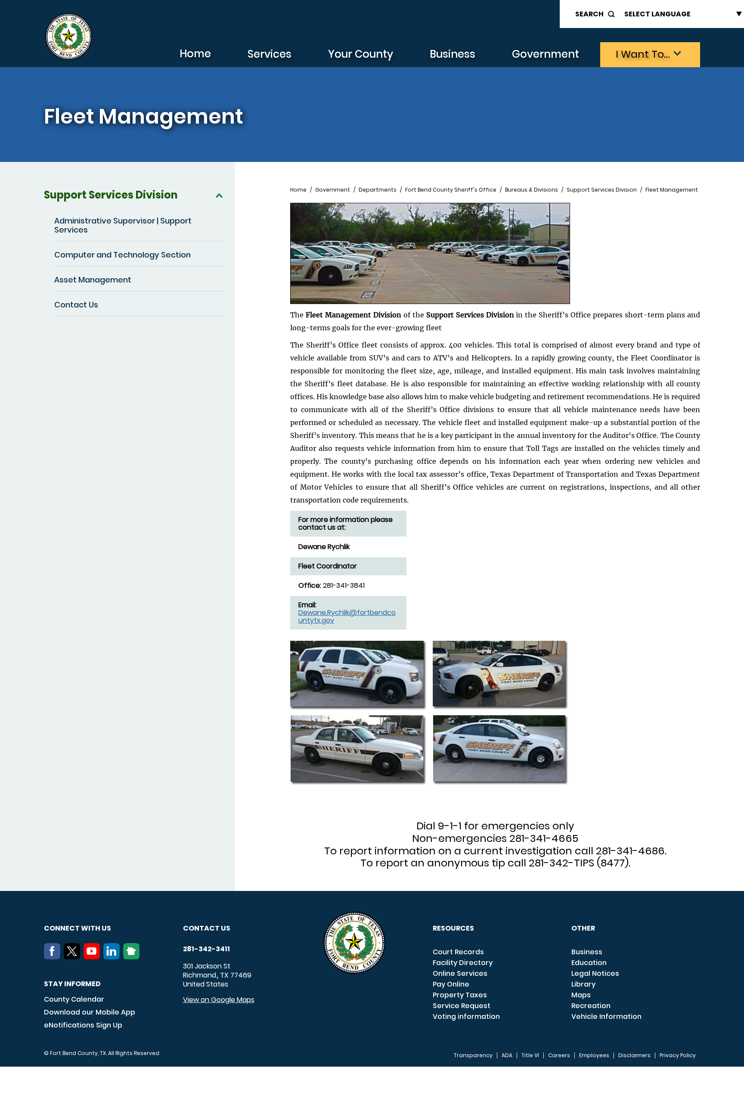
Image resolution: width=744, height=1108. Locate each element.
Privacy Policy (678, 1055)
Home (195, 54)
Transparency (473, 1055)
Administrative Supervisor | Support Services (123, 225)
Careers (559, 1055)
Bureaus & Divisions (531, 190)
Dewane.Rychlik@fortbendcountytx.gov (347, 616)
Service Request (461, 1006)
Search (589, 14)
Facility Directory (463, 963)
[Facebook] (54, 957)
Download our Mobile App (89, 1012)
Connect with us (77, 928)
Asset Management (92, 279)
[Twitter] (74, 957)
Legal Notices (595, 973)
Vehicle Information (606, 1016)
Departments (378, 190)
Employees (594, 1055)
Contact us (206, 928)
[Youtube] (93, 957)
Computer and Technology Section (122, 254)
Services (269, 54)
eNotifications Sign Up (83, 1025)
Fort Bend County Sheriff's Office (450, 190)
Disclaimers (634, 1055)
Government (545, 54)
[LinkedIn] (113, 957)
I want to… (643, 54)
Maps (581, 995)
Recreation (591, 1006)
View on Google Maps (218, 1000)
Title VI (530, 1055)
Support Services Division (110, 195)
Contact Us (76, 304)
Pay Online (451, 984)
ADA (507, 1055)
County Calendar (74, 999)
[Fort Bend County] (68, 37)
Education (589, 963)
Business (452, 54)
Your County (360, 54)
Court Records (458, 952)
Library (583, 984)
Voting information (466, 1016)
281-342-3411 (206, 949)
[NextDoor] (133, 957)
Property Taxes (460, 995)
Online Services (460, 973)
